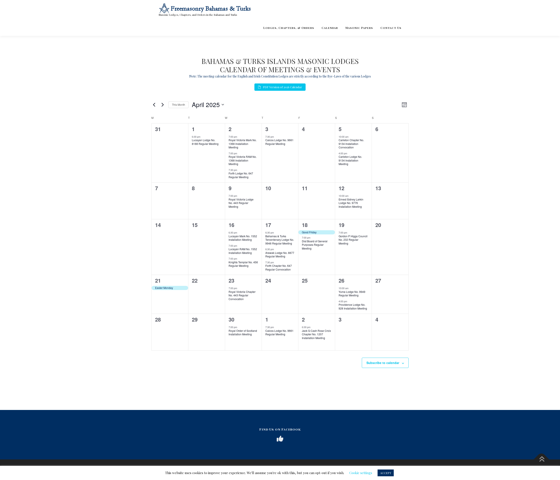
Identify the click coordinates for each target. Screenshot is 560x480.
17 (268, 225)
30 (231, 319)
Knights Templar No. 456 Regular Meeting (243, 264)
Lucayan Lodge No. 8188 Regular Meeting (205, 142)
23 (231, 280)
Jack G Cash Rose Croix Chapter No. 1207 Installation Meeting (316, 334)
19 (341, 225)
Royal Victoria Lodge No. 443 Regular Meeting (241, 202)
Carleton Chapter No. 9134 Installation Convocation (351, 143)
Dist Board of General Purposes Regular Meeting (314, 244)
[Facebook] (280, 438)
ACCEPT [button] (385, 473)
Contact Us (390, 28)
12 (341, 188)
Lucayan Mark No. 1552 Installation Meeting (243, 238)
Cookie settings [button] (360, 473)
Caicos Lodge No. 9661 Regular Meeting (279, 142)
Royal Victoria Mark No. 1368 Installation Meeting (243, 143)
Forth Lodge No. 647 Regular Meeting (241, 175)
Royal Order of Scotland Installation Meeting (243, 332)
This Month (178, 104)
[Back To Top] (541, 459)
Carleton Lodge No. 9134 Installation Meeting (350, 160)
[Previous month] (154, 104)
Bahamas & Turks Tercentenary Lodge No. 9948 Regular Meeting (279, 239)
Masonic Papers (359, 28)
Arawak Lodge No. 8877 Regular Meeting (279, 254)
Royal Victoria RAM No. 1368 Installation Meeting (243, 160)
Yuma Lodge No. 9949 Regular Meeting (352, 293)
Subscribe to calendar (382, 362)
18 (305, 225)
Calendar (330, 28)
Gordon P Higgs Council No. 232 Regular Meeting (353, 239)
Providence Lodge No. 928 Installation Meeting (353, 306)
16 (231, 225)
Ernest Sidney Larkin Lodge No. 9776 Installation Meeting (351, 202)
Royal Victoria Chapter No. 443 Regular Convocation (242, 295)
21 (158, 280)
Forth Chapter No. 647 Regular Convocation (278, 267)
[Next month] (162, 104)
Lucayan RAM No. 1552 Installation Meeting (243, 251)
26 (341, 280)
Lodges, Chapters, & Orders (288, 28)
